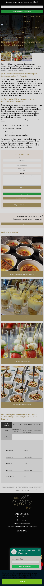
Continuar (22, 581)
